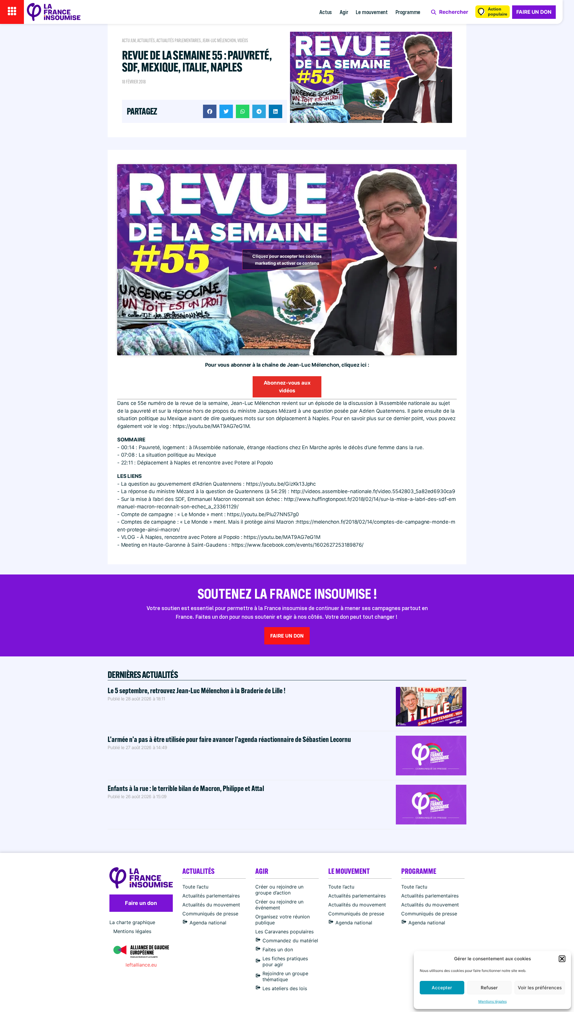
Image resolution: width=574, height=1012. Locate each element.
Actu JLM (129, 40)
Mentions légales (492, 1001)
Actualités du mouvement (211, 905)
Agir (344, 12)
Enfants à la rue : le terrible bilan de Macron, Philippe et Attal (186, 788)
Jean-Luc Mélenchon (219, 40)
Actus (325, 12)
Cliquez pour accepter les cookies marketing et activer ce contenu (287, 260)
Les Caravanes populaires (284, 932)
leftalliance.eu (141, 965)
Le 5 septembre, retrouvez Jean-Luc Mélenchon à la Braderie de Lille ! (197, 690)
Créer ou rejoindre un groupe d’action (279, 890)
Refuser (489, 987)
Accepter (442, 987)
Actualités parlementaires (178, 40)
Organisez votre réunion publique (282, 920)
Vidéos (242, 40)
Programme (408, 12)
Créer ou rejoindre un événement (279, 905)
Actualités (146, 40)
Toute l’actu (195, 887)
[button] (562, 959)
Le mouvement (372, 12)
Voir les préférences (540, 987)
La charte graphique (132, 922)
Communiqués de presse (210, 914)
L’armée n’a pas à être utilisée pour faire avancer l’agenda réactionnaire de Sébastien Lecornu (229, 739)
